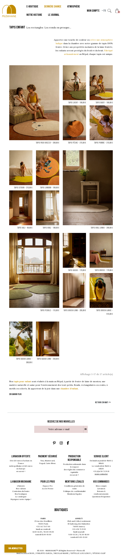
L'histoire (21, 486)
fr (104, 10)
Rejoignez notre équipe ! (21, 499)
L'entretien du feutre (20, 491)
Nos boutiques (21, 494)
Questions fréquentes (101, 496)
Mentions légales (74, 494)
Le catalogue (20, 496)
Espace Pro (48, 486)
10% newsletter (15, 548)
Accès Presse (47, 488)
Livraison (101, 488)
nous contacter (101, 474)
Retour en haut (102, 402)
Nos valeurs (21, 488)
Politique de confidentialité (74, 491)
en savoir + (20, 471)
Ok (86, 429)
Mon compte (101, 486)
